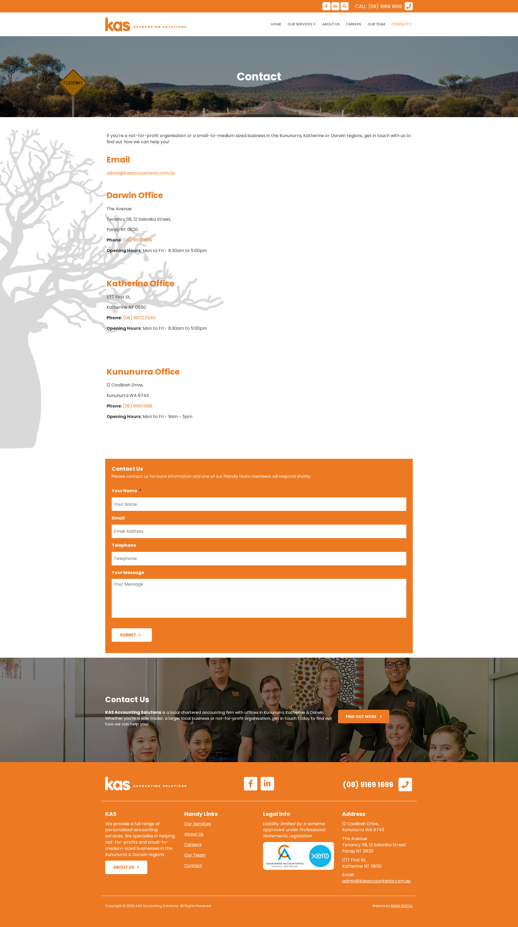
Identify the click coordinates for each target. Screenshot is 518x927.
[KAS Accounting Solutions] (153, 24)
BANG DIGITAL (402, 906)
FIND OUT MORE (361, 716)
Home (276, 24)
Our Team (376, 24)
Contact (399, 24)
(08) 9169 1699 (137, 240)
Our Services (300, 24)
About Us (331, 24)
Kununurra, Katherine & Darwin (293, 712)
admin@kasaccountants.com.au (141, 173)
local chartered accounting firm (202, 712)
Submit (128, 635)
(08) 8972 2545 (139, 318)
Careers (353, 24)
